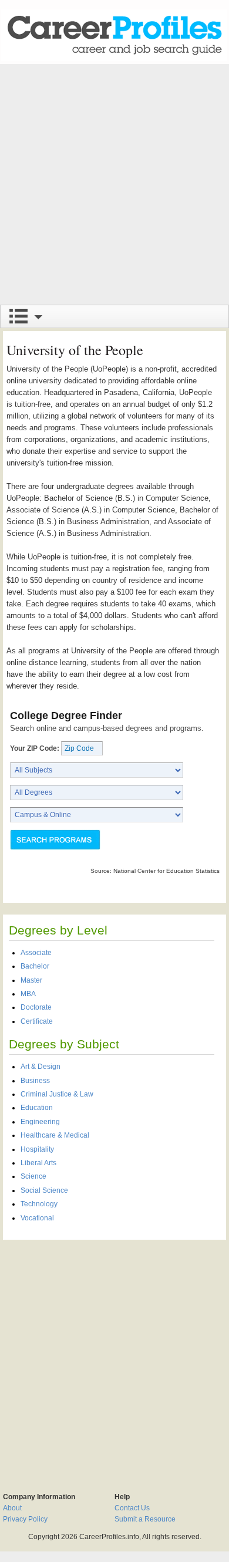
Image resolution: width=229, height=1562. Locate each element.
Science (33, 1176)
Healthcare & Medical (55, 1135)
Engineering (40, 1122)
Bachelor (35, 966)
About (12, 1508)
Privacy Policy (25, 1519)
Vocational (37, 1218)
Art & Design (40, 1066)
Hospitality (37, 1149)
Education (37, 1108)
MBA (28, 994)
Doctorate (36, 1007)
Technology (39, 1204)
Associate (36, 953)
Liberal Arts (38, 1163)
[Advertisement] (114, 184)
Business (35, 1081)
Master (31, 980)
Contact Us (132, 1508)
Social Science (44, 1190)
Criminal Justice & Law (57, 1094)
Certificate (37, 1021)
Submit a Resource (145, 1519)
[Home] (114, 35)
